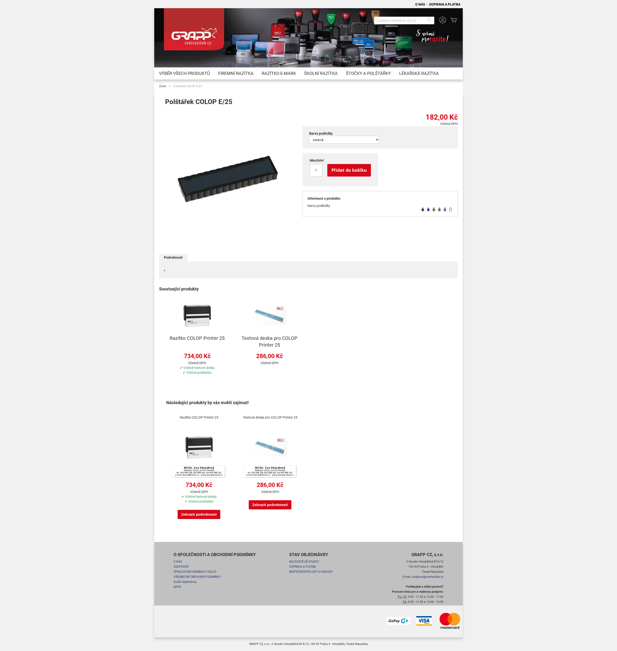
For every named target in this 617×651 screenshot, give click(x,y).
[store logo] (194, 31)
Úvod (162, 86)
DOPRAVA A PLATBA (444, 4)
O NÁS (420, 4)
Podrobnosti (173, 257)
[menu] (308, 73)
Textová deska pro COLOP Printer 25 (270, 417)
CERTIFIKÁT (181, 566)
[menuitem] (184, 73)
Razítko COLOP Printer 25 (197, 338)
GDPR (177, 587)
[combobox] (404, 20)
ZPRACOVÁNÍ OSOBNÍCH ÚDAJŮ (195, 571)
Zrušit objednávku (185, 582)
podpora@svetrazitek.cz (427, 577)
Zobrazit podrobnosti (199, 514)
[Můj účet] (442, 20)
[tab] (173, 257)
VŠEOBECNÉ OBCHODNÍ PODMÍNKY (197, 577)
